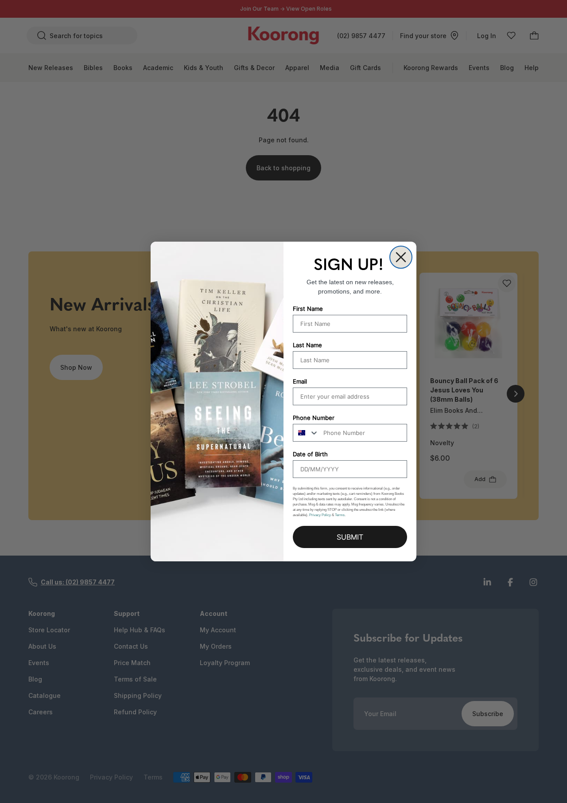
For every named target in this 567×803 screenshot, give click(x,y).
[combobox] (306, 432)
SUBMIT (350, 537)
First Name (308, 308)
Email (300, 381)
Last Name (307, 345)
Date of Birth (310, 454)
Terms (340, 515)
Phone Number (313, 417)
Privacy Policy (320, 515)
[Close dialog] (401, 257)
